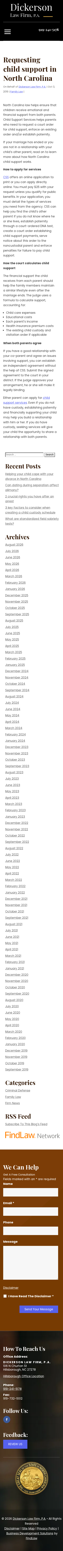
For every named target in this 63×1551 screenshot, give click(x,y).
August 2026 (14, 545)
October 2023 (15, 760)
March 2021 (13, 956)
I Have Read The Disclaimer (31, 1296)
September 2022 (17, 842)
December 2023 (16, 747)
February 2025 (15, 659)
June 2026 (12, 557)
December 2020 (16, 975)
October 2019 (14, 1063)
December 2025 (16, 595)
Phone (8, 1222)
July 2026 (12, 551)
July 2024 (12, 703)
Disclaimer (10, 1288)
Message (10, 1241)
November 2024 (16, 678)
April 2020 (12, 1025)
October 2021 (14, 911)
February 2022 (15, 886)
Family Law (16, 91)
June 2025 (12, 633)
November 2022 (16, 829)
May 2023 (12, 791)
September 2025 (17, 614)
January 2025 (15, 665)
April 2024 (12, 722)
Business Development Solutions (29, 1533)
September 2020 (17, 994)
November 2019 (16, 1057)
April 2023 (12, 798)
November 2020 (16, 981)
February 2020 (15, 1038)
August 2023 (14, 772)
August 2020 (14, 1000)
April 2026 (12, 570)
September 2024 (17, 690)
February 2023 (15, 810)
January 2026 (15, 589)
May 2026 (12, 564)
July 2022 (12, 855)
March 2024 (13, 728)
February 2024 (15, 734)
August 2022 (14, 848)
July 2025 (12, 627)
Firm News (12, 1103)
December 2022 (16, 823)
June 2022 (12, 861)
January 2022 (15, 893)
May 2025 (12, 639)
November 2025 (16, 602)
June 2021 (12, 937)
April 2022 (12, 873)
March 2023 (13, 804)
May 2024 (12, 715)
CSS (6, 177)
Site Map (28, 1528)
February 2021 (15, 962)
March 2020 (13, 1032)
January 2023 (15, 817)
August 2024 (14, 696)
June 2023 (12, 785)
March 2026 (13, 576)
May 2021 (11, 943)
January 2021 (14, 968)
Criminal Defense (17, 1090)
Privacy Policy (47, 1528)
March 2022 (13, 880)
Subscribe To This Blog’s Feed (26, 1124)
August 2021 (13, 924)
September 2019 (16, 1070)
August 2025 (14, 621)
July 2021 (11, 930)
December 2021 (16, 899)
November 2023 (16, 753)
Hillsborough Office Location (23, 1376)
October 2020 (15, 987)
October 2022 (15, 836)
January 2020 (15, 1044)
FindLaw (31, 1538)
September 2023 (17, 766)
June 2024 (12, 709)
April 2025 (12, 646)
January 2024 (15, 741)
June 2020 (12, 1013)
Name (8, 1184)
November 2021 (16, 905)
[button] (8, 32)
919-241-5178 (49, 29)
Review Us (15, 1444)
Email (8, 1203)
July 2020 (12, 1006)
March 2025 (13, 652)
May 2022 (12, 867)
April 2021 (11, 949)
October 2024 (15, 684)
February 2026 (15, 583)
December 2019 (16, 1051)
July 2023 (12, 779)
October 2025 (15, 608)
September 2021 (16, 918)
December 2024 (17, 671)
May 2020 (12, 1019)
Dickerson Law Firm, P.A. (32, 86)
